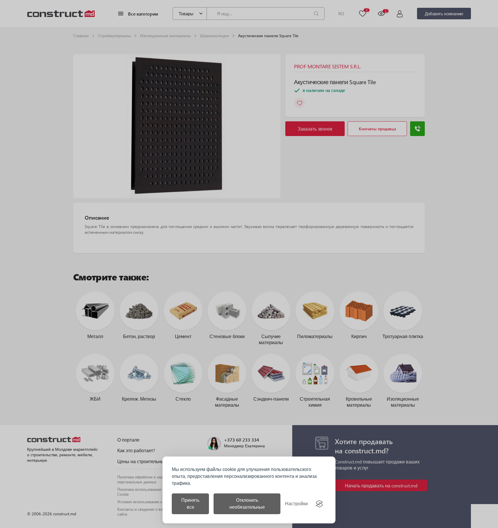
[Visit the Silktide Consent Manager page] (319, 504)
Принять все (190, 504)
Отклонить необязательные (247, 504)
